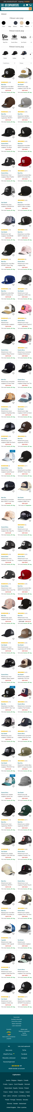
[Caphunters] (9, 5)
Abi (9, 1046)
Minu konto (9, 1050)
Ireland (27, 1092)
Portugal (12, 1099)
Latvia (9, 1096)
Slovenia (9, 1103)
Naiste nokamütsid (16, 1023)
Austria (8, 1080)
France (6, 1092)
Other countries (21, 1107)
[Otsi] (30, 8)
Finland (26, 1088)
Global (11, 1092)
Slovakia (25, 1099)
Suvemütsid (16, 1017)
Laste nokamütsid (16, 1025)
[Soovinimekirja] (13, 78)
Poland (7, 1099)
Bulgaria (20, 1080)
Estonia (21, 1088)
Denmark (27, 1084)
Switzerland (22, 1103)
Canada (26, 1080)
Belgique (13, 1080)
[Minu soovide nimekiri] (27, 5)
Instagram (24, 1058)
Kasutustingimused (9, 1062)
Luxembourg (22, 1096)
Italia (4, 1096)
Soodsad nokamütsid (16, 1019)
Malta (28, 1096)
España (15, 1088)
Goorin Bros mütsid (16, 1021)
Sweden (15, 1103)
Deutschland (8, 1088)
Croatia (5, 1084)
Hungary (21, 1092)
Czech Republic (18, 1084)
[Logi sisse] (24, 5)
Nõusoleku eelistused (8, 1058)
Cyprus (10, 1084)
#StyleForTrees (8, 1054)
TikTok (24, 1050)
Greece (16, 1092)
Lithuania (14, 1096)
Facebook (24, 1054)
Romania (19, 1099)
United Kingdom (11, 1107)
